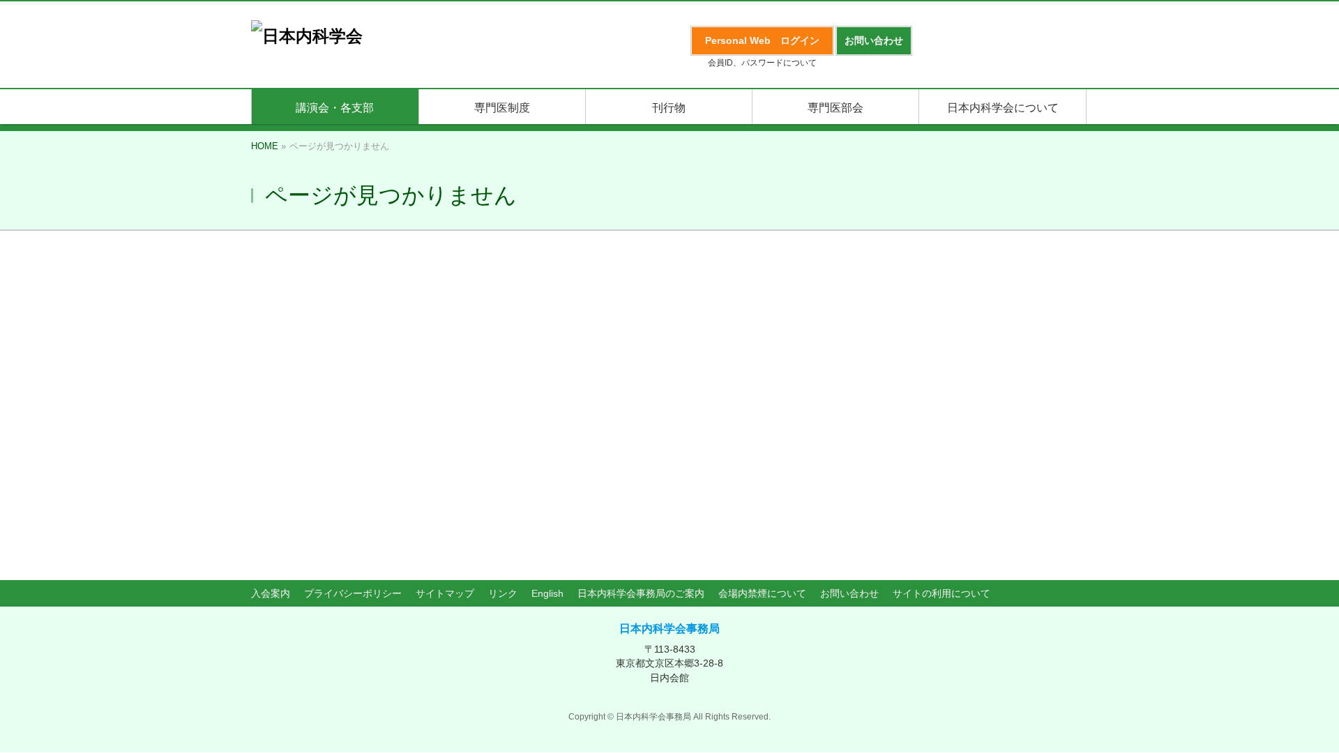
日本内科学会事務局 (669, 628)
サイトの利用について (941, 593)
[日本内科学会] (307, 35)
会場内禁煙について (762, 593)
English (547, 593)
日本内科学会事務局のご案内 (640, 593)
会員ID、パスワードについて (762, 63)
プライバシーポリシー (353, 593)
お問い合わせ (849, 593)
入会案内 (270, 593)
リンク (502, 593)
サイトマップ (445, 593)
